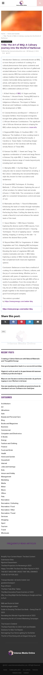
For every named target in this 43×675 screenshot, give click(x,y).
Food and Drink (7, 450)
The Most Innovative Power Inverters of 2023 (17, 592)
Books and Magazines (9, 423)
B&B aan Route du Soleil (9, 603)
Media (3, 483)
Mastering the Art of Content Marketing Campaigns (19, 618)
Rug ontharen (6, 586)
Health (3, 453)
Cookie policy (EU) (15, 670)
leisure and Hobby (8, 473)
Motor (3, 487)
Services (4, 516)
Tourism (4, 526)
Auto (3, 414)
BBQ (19, 93)
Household (5, 460)
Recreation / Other (8, 510)
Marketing (5, 480)
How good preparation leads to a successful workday (21, 366)
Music (3, 490)
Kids (3, 470)
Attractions (5, 410)
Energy (3, 440)
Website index (16, 673)
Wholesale (5, 533)
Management (6, 477)
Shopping (4, 520)
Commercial (6, 430)
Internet (4, 463)
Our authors (26, 670)
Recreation (5, 500)
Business (4, 427)
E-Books (4, 437)
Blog (3, 420)
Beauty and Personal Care (11, 417)
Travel (3, 530)
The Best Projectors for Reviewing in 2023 (16, 565)
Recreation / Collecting (9, 503)
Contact (26, 673)
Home (5, 670)
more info (33, 127)
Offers (3, 493)
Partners (35, 670)
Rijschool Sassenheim (9, 562)
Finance (4, 447)
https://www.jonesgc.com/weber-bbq (19, 301)
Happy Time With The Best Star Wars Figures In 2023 (20, 569)
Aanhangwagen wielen (9, 606)
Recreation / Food (8, 506)
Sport (3, 523)
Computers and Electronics (11, 433)
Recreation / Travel (8, 513)
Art (2, 407)
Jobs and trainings (8, 467)
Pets (2, 496)
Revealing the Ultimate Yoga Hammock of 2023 (18, 615)
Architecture (5, 404)
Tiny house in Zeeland (9, 624)
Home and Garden (6, 41)
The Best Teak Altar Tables (11, 589)
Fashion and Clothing (9, 443)
